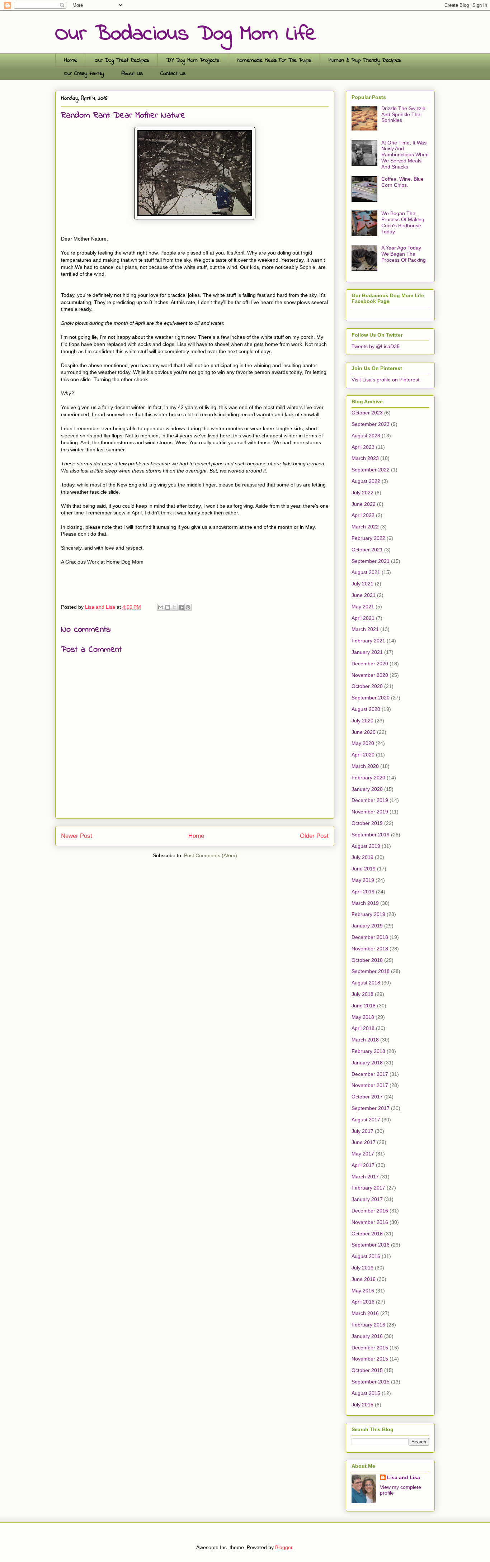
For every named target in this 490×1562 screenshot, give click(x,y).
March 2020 (365, 766)
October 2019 (367, 823)
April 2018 (363, 1028)
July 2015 (362, 1404)
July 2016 (362, 1268)
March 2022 (365, 527)
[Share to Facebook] (181, 607)
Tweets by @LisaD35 (376, 346)
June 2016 (364, 1279)
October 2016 (367, 1233)
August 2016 (366, 1256)
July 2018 (362, 994)
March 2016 (365, 1313)
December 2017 (370, 1074)
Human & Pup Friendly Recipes (365, 60)
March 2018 (365, 1040)
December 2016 (370, 1211)
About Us (132, 73)
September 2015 (371, 1382)
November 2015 (370, 1359)
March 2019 (365, 903)
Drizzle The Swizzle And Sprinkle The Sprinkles (403, 114)
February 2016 (368, 1325)
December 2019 (370, 800)
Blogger (283, 1547)
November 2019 (370, 812)
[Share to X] (174, 607)
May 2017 (363, 1154)
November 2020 (370, 675)
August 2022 (366, 481)
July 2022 (362, 492)
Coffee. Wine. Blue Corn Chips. (402, 182)
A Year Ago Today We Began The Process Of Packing (403, 254)
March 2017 (365, 1176)
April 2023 (363, 447)
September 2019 (371, 834)
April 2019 (363, 891)
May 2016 (363, 1290)
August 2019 (366, 846)
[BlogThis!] (167, 607)
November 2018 (370, 948)
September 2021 (371, 561)
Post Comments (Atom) (210, 855)
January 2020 (367, 789)
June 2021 (364, 595)
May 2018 (363, 1017)
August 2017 (366, 1119)
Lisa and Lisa (403, 1477)
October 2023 (367, 413)
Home (70, 60)
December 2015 (370, 1347)
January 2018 (367, 1062)
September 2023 (371, 424)
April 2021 (363, 618)
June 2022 (364, 504)
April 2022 (363, 515)
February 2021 (368, 641)
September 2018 (371, 971)
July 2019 (362, 857)
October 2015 (367, 1370)
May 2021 (363, 606)
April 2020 (363, 755)
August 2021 (366, 572)
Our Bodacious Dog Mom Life (186, 34)
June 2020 (364, 732)
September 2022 (371, 470)
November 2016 (370, 1222)
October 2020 (367, 686)
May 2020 (363, 743)
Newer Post (76, 835)
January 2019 (367, 926)
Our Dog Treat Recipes (122, 60)
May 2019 (363, 880)
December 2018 (370, 937)
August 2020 (366, 709)
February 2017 (368, 1188)
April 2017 (363, 1165)
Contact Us (172, 73)
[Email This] (160, 607)
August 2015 (366, 1393)
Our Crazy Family (84, 73)
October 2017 (367, 1097)
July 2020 (362, 720)
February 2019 (368, 914)
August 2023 (366, 435)
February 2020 (368, 777)
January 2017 (367, 1199)
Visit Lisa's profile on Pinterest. (386, 380)
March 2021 (365, 629)
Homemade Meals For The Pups (274, 60)
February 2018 (368, 1051)
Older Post (314, 835)
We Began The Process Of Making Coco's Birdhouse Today (402, 222)
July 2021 (362, 584)
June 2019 (364, 869)
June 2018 (364, 1005)
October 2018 (367, 960)
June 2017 (364, 1142)
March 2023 (365, 458)
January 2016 (367, 1336)
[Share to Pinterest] (188, 607)
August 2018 (366, 983)
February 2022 (368, 538)
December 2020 (370, 663)
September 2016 (371, 1245)
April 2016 (363, 1302)
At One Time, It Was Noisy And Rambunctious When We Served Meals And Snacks (405, 155)
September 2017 (371, 1108)
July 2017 (362, 1131)
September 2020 (371, 698)
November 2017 (370, 1085)
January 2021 (367, 652)
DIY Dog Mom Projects (192, 60)
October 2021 (367, 549)
